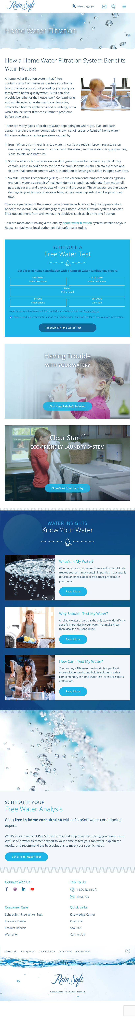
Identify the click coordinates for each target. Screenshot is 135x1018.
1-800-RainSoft (86, 889)
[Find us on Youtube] (32, 889)
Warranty (11, 934)
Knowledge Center (82, 914)
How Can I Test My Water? (81, 661)
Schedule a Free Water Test (23, 914)
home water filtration (77, 223)
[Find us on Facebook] (6, 889)
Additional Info (83, 951)
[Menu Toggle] (124, 6)
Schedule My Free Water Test (63, 327)
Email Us (83, 897)
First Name (38, 277)
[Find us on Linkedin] (24, 889)
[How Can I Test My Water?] (30, 677)
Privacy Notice (91, 311)
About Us (75, 928)
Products (76, 921)
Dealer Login (11, 951)
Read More (73, 591)
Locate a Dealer (15, 921)
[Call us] (113, 6)
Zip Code (97, 298)
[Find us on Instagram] (15, 889)
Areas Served (65, 951)
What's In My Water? (76, 561)
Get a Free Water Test (26, 857)
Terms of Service (47, 951)
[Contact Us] (104, 6)
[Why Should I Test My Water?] (30, 627)
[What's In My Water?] (30, 577)
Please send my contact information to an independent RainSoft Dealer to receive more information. (69, 316)
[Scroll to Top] (127, 951)
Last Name (97, 277)
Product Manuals (15, 928)
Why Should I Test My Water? (83, 613)
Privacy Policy (28, 951)
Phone (38, 298)
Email (67, 288)
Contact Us (77, 934)
